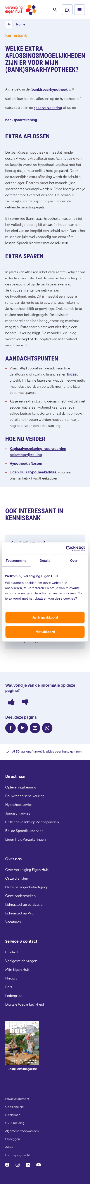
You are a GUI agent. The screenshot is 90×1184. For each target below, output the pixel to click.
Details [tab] (45, 560)
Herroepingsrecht (17, 1155)
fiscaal (72, 374)
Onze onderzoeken (20, 896)
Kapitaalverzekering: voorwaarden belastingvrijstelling (38, 452)
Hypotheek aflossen (26, 463)
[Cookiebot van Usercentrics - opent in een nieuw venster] (66, 548)
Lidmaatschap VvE (19, 913)
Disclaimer (12, 1115)
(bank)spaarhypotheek (49, 89)
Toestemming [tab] (16, 560)
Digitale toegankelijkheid (24, 1004)
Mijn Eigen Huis (17, 970)
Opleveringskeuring (20, 787)
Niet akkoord (45, 632)
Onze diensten (16, 878)
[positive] (11, 702)
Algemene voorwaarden (22, 1131)
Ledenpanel (14, 996)
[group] (22, 1049)
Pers (8, 987)
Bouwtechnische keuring (24, 796)
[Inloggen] (67, 9)
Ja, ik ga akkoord (45, 617)
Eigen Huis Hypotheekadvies (33, 472)
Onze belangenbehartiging (26, 887)
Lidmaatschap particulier (24, 904)
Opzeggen (12, 1139)
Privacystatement (17, 1099)
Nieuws (11, 978)
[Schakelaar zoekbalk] (55, 9)
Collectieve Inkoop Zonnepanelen (32, 822)
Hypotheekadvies (18, 805)
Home (16, 26)
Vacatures (13, 922)
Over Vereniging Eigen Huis (26, 870)
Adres (9, 1147)
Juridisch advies (17, 813)
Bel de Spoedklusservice (24, 831)
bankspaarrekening (21, 120)
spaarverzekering (48, 108)
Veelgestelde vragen (21, 961)
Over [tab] (74, 560)
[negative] (25, 702)
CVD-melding (14, 1123)
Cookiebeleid (14, 1107)
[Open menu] (79, 9)
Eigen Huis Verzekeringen (25, 839)
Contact (11, 952)
